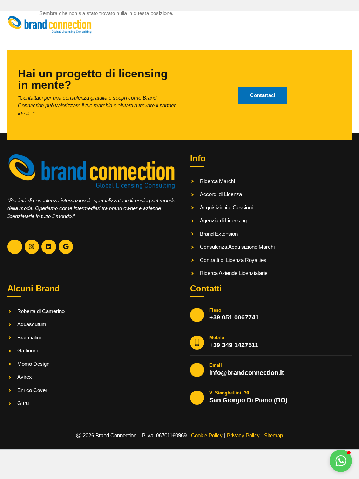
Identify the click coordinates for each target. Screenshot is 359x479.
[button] (341, 461)
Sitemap (273, 435)
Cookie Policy (207, 435)
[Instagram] (32, 247)
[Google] (66, 247)
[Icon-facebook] (14, 247)
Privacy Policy (243, 435)
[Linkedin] (48, 247)
